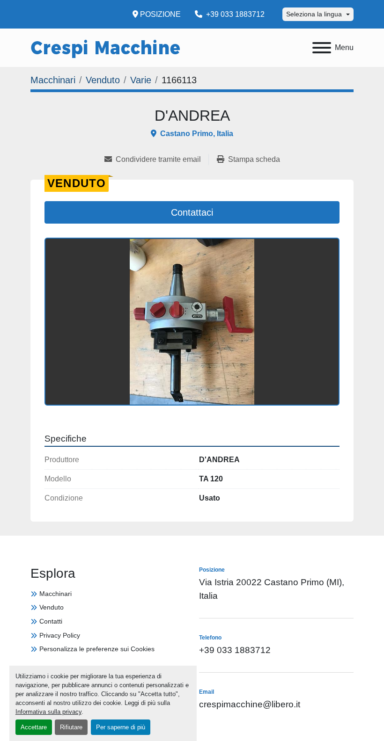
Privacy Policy (59, 635)
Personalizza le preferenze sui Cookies (97, 649)
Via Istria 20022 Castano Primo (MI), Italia (271, 589)
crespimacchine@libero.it (249, 704)
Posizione (160, 14)
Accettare (34, 727)
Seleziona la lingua (314, 14)
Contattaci (192, 212)
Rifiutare (71, 727)
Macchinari (55, 593)
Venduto (51, 607)
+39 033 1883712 (234, 14)
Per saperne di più (120, 727)
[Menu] (321, 47)
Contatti (50, 621)
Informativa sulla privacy (48, 711)
